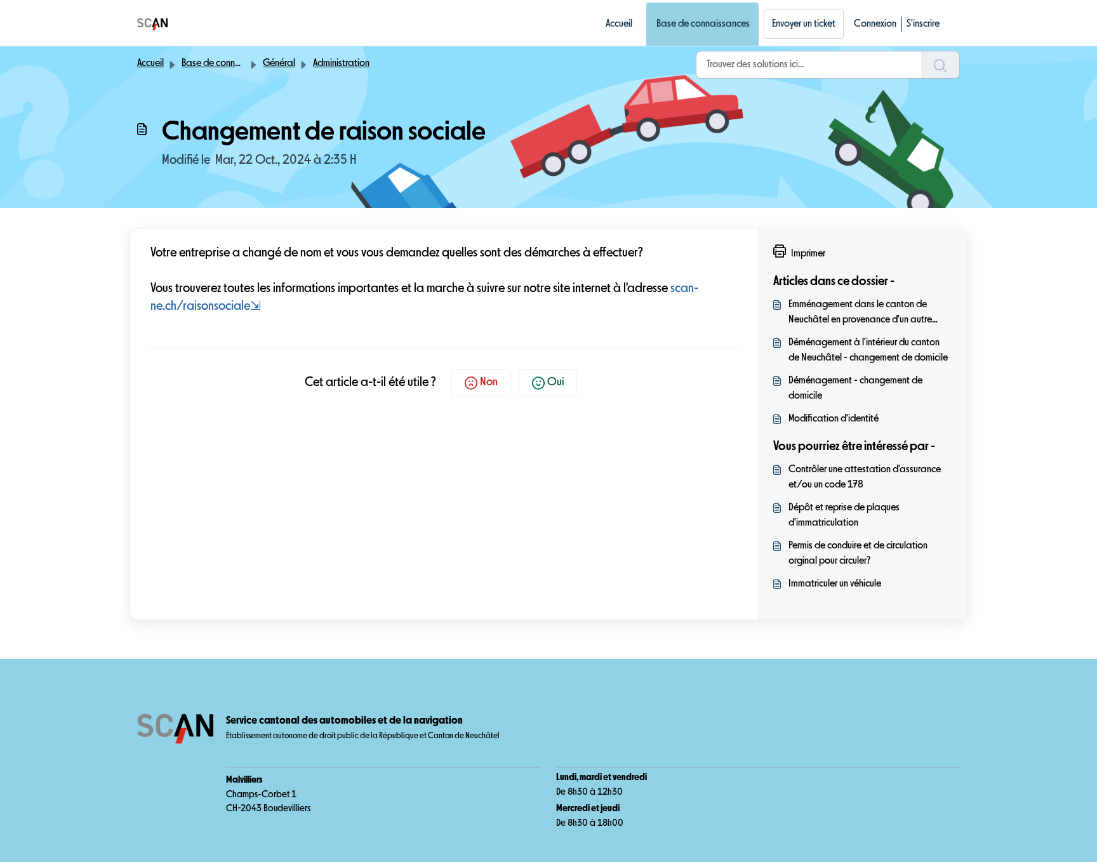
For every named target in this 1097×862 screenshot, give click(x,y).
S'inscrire (923, 24)
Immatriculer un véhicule (834, 584)
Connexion (875, 24)
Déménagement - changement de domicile (855, 388)
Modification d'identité (833, 419)
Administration (341, 63)
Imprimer (808, 254)
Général (279, 63)
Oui (555, 382)
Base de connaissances (703, 24)
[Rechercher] (940, 65)
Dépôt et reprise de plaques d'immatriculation (844, 515)
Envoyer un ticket (803, 24)
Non (489, 382)
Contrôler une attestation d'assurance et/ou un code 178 (864, 477)
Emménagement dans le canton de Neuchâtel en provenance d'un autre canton (860, 314)
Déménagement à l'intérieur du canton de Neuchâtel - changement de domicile (868, 350)
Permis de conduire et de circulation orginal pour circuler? (857, 553)
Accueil (619, 24)
